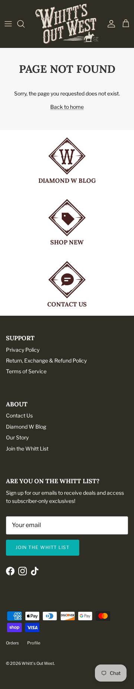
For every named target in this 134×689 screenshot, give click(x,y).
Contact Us (19, 415)
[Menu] (8, 24)
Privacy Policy (22, 350)
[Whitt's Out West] (67, 24)
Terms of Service (26, 371)
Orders (12, 643)
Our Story (17, 437)
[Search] (24, 24)
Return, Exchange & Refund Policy (46, 360)
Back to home (67, 107)
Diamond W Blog (26, 426)
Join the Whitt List (27, 448)
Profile (33, 643)
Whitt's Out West (38, 663)
